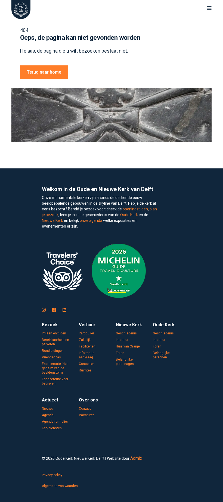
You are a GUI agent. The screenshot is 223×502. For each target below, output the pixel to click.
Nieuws (47, 408)
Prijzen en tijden (54, 333)
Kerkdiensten (52, 428)
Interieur (122, 340)
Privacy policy (52, 475)
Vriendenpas (51, 357)
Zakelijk (85, 340)
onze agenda (91, 220)
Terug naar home (44, 72)
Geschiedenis (126, 333)
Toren (120, 353)
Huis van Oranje (128, 346)
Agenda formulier (55, 422)
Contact (85, 408)
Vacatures (87, 415)
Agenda (48, 415)
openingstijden (135, 209)
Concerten (87, 364)
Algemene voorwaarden (60, 486)
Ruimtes (85, 370)
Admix (136, 458)
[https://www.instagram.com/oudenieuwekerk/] (44, 310)
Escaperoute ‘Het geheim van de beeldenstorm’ (55, 368)
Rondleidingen (53, 351)
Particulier (86, 333)
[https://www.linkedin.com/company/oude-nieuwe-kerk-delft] (64, 310)
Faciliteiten (87, 346)
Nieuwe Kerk (52, 220)
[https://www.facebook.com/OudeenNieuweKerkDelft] (54, 310)
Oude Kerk (129, 215)
